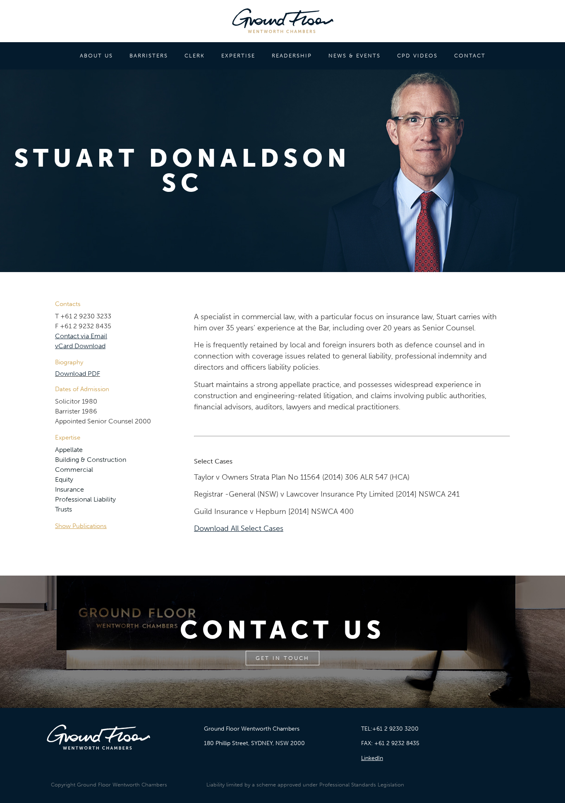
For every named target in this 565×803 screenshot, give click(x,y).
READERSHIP (292, 56)
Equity (64, 479)
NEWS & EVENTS (354, 56)
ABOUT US (96, 56)
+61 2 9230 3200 (395, 728)
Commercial (74, 469)
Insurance (69, 489)
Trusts (63, 509)
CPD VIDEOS (417, 56)
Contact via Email (81, 336)
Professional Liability (85, 499)
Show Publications (81, 526)
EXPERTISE (238, 56)
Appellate (69, 450)
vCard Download (80, 346)
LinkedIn (372, 758)
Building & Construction (90, 460)
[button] (120, 526)
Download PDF (77, 374)
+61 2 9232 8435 (396, 743)
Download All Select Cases (238, 528)
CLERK (194, 56)
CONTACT (470, 56)
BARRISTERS (148, 56)
